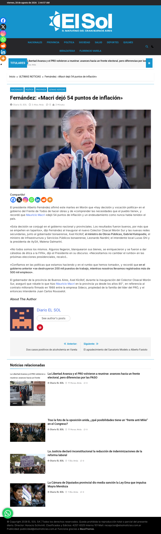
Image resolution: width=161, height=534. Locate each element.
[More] (50, 200)
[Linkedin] (37, 200)
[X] (19, 200)
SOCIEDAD (84, 42)
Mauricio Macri (35, 214)
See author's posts (53, 318)
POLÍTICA (69, 42)
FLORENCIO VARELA (90, 50)
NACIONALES (35, 42)
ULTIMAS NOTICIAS (57, 89)
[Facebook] (13, 200)
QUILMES (128, 42)
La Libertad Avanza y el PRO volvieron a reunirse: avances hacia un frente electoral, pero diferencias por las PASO (74, 60)
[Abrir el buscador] (147, 46)
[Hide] (1, 64)
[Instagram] (25, 200)
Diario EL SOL (20, 104)
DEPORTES (113, 42)
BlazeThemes (87, 529)
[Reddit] (44, 200)
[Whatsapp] (31, 200)
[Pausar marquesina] (149, 63)
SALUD (98, 42)
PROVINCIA (53, 42)
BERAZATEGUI (67, 50)
